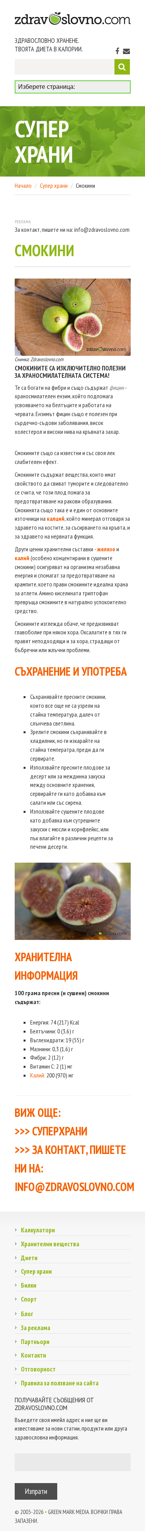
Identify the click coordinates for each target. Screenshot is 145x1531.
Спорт (29, 1299)
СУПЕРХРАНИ (59, 1130)
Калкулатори (38, 1230)
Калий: (37, 1075)
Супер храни (54, 185)
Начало (23, 185)
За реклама (35, 1328)
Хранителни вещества (50, 1244)
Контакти (33, 1355)
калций (56, 518)
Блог (27, 1314)
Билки (28, 1285)
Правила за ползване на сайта (60, 1383)
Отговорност (38, 1369)
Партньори (35, 1341)
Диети (29, 1258)
